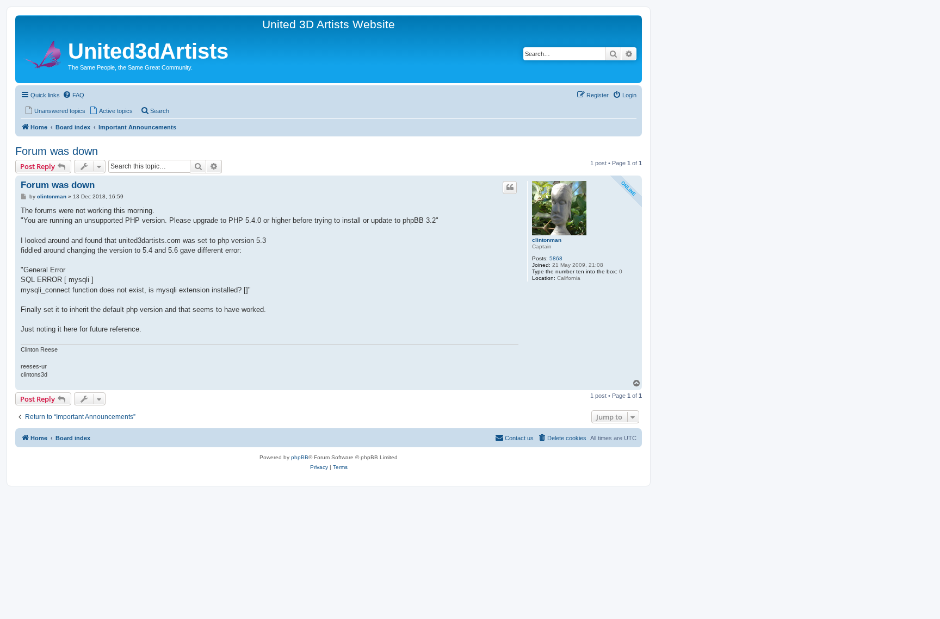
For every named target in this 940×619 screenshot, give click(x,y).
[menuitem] (73, 95)
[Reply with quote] (510, 187)
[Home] (43, 53)
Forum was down (56, 151)
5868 (555, 258)
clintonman (546, 240)
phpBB (299, 457)
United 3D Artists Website (328, 24)
